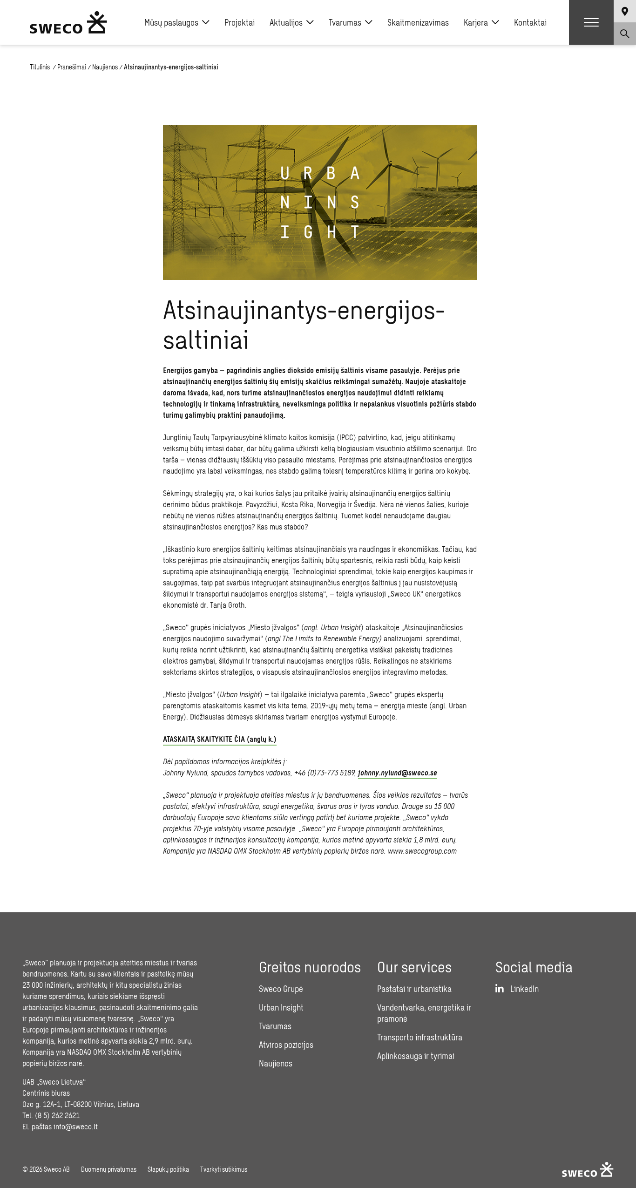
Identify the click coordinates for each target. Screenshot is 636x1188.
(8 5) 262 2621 (57, 1115)
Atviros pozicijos (286, 1044)
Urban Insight (281, 1007)
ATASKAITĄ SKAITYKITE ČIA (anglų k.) (220, 738)
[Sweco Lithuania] (68, 22)
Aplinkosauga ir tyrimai (415, 1056)
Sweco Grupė (281, 989)
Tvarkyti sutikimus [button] (223, 1169)
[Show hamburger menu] (591, 22)
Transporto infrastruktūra (419, 1037)
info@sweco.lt (76, 1126)
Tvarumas (345, 22)
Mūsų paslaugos (171, 22)
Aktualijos (286, 22)
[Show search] (625, 33)
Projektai (239, 22)
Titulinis (40, 67)
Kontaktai (530, 22)
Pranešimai (71, 67)
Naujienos (105, 67)
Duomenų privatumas (108, 1169)
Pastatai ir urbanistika (414, 989)
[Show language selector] (625, 11)
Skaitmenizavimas (418, 22)
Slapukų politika (168, 1169)
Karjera (476, 22)
